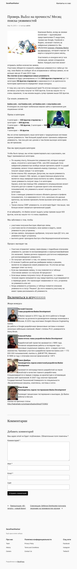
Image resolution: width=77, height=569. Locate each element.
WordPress (20, 561)
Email (10, 473)
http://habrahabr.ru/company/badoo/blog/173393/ (27, 404)
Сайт (9, 483)
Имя (9, 464)
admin (28, 25)
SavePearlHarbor (12, 3)
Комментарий (13, 440)
